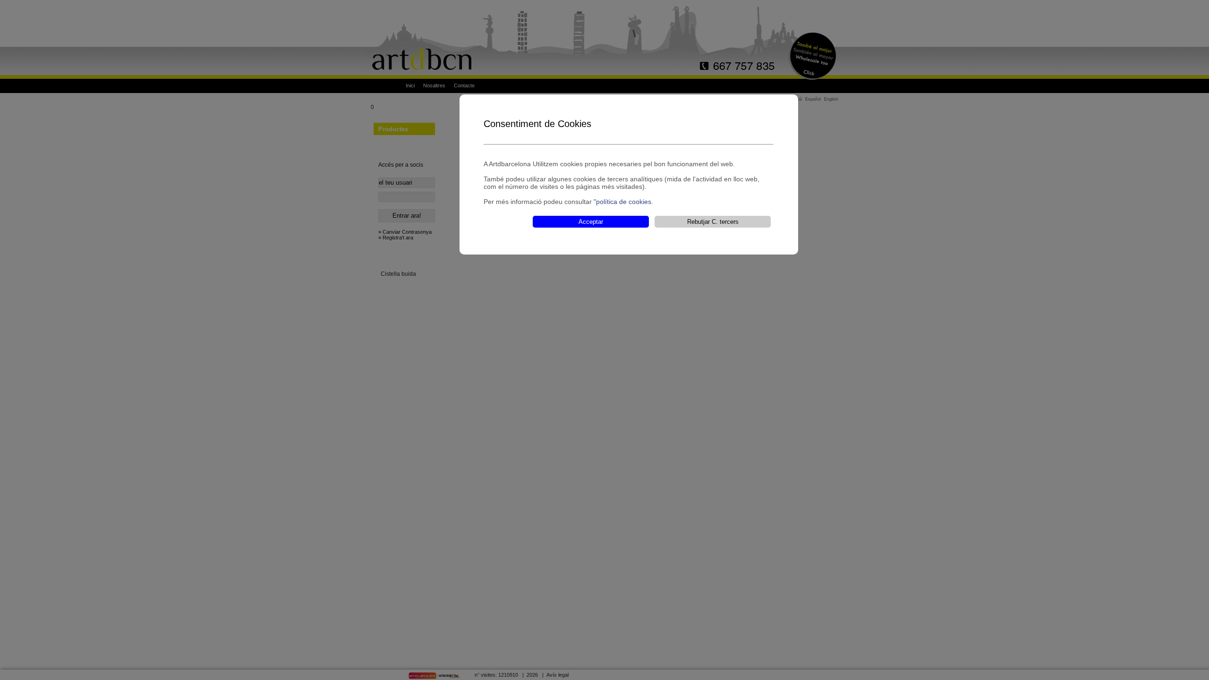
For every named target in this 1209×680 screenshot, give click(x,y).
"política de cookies (622, 201)
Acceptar (591, 221)
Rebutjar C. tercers (713, 221)
